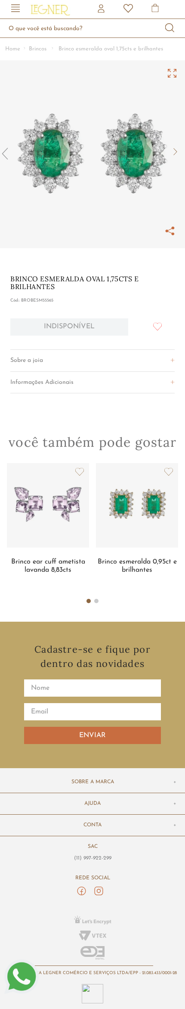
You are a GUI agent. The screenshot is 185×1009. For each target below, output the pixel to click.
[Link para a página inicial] (12, 49)
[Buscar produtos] (170, 28)
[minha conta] (102, 9)
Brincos (37, 49)
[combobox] (92, 28)
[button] (15, 9)
